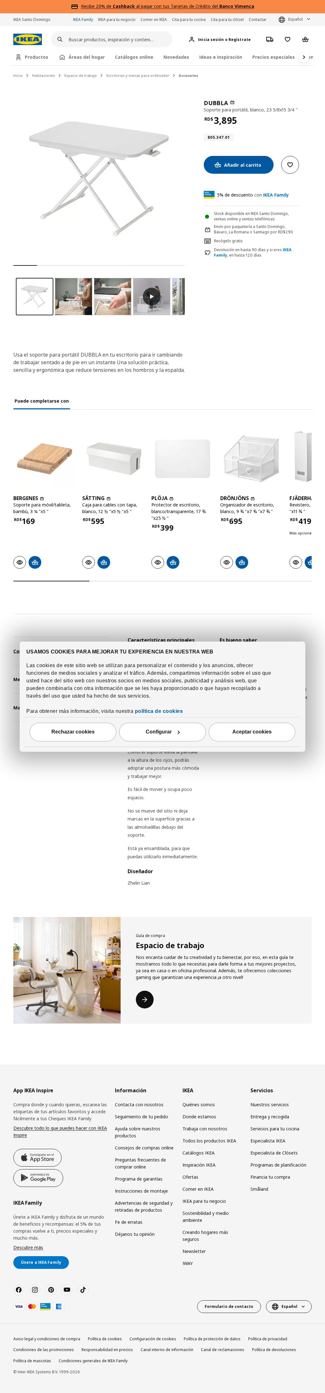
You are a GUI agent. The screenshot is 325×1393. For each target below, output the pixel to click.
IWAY (187, 1263)
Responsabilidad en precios (107, 1349)
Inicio (18, 75)
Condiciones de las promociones (43, 1349)
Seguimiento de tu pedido (141, 1117)
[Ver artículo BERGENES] (44, 458)
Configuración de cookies (152, 1339)
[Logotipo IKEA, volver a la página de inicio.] (27, 39)
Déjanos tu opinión (135, 1234)
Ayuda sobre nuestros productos (137, 1132)
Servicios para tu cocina (274, 1129)
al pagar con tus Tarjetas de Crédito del (183, 6)
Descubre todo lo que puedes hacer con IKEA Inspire (60, 1131)
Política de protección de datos (212, 1339)
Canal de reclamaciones (222, 1349)
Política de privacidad (267, 1339)
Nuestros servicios (269, 1105)
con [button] (253, 195)
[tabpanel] (220, 765)
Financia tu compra (270, 1177)
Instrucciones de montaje (141, 1191)
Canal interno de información (167, 1349)
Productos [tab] (36, 57)
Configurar (159, 731)
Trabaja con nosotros (204, 1129)
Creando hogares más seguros (205, 1235)
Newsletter (194, 1251)
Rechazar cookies (73, 731)
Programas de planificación (278, 1165)
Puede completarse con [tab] (42, 401)
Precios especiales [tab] (273, 57)
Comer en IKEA (154, 19)
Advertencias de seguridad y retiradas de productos (144, 1206)
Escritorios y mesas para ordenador (137, 75)
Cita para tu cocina (189, 19)
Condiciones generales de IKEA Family (93, 1360)
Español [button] (295, 19)
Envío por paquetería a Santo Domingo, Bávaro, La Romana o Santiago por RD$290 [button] (253, 229)
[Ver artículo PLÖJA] (182, 458)
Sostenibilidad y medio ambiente (205, 1216)
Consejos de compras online (144, 1148)
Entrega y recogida (269, 1117)
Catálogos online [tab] (134, 57)
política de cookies (159, 711)
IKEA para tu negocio (117, 19)
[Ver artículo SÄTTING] (113, 458)
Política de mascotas (32, 1360)
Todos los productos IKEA (209, 1141)
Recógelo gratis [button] (228, 241)
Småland (259, 1189)
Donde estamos (199, 1117)
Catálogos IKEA (198, 1153)
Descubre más (28, 1247)
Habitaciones (43, 75)
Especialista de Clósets (274, 1153)
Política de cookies (105, 1339)
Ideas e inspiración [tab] (220, 57)
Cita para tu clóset (227, 19)
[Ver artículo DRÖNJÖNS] (251, 458)
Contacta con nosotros (139, 1105)
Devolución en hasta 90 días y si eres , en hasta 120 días (252, 252)
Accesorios (188, 75)
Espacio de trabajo (80, 75)
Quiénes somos (198, 1105)
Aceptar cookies (252, 731)
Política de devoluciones (274, 1349)
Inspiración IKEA (199, 1165)
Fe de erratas (129, 1222)
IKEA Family (83, 19)
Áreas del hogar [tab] (87, 57)
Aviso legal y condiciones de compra (46, 1339)
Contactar (258, 19)
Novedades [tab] (176, 57)
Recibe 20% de (97, 6)
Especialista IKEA (267, 1141)
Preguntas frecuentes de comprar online (140, 1163)
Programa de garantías (138, 1179)
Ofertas (190, 1177)
